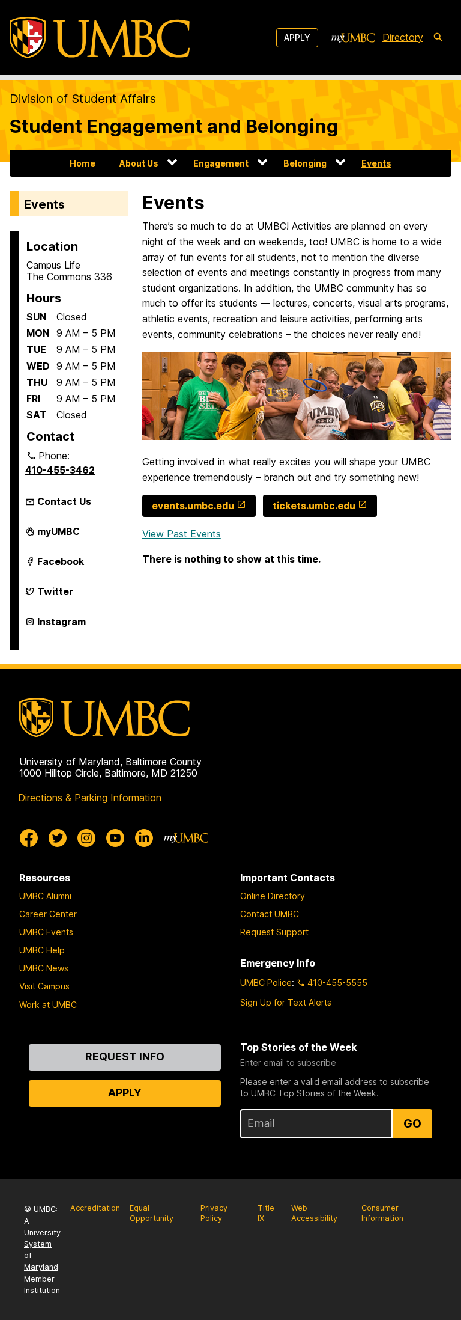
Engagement (221, 163)
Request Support (274, 932)
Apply (297, 37)
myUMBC (58, 536)
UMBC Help (42, 950)
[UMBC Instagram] (86, 838)
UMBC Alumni (45, 896)
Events (376, 163)
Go (412, 1123)
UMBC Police (266, 982)
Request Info (124, 1056)
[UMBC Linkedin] (144, 838)
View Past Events (181, 534)
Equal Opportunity (151, 1213)
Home (82, 163)
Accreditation (95, 1207)
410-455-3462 (60, 470)
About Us (138, 163)
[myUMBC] (353, 38)
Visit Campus (44, 986)
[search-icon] (438, 38)
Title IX (266, 1213)
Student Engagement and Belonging (174, 126)
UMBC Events (46, 932)
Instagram (61, 626)
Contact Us (64, 501)
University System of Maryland (42, 1250)
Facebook (60, 566)
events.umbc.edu (193, 506)
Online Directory (272, 896)
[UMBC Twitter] (57, 838)
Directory (403, 37)
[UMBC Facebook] (29, 838)
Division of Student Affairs (83, 98)
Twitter (55, 596)
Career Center (48, 914)
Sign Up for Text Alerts (285, 1002)
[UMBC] (99, 38)
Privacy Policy (213, 1213)
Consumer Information (382, 1213)
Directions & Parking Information (89, 798)
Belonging (305, 163)
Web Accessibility (314, 1213)
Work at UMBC (48, 1005)
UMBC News (43, 968)
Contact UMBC (269, 914)
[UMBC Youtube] (115, 838)
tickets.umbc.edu (314, 506)
